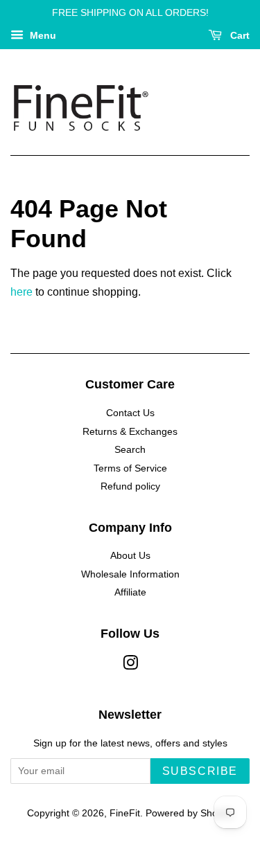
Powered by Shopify (189, 813)
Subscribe (200, 771)
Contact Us (130, 413)
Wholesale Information (130, 574)
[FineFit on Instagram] (130, 666)
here (21, 292)
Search (130, 450)
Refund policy (130, 486)
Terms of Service (130, 468)
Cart (238, 35)
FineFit (125, 813)
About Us (130, 555)
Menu (41, 35)
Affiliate (130, 592)
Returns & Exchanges (130, 432)
